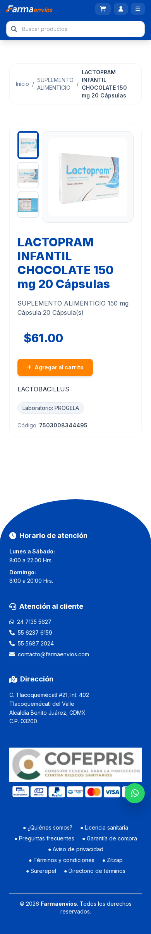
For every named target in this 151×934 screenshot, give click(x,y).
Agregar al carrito (58, 367)
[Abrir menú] (138, 9)
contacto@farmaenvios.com (53, 654)
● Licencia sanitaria (104, 827)
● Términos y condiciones (61, 860)
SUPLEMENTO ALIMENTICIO (55, 84)
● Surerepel (41, 870)
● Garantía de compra (109, 838)
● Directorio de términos (94, 870)
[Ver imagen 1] (28, 145)
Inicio (22, 83)
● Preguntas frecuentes (44, 838)
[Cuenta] (121, 9)
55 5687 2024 (36, 643)
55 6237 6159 (35, 632)
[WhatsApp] (135, 793)
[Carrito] (103, 9)
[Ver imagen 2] (28, 175)
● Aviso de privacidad (75, 849)
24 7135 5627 (34, 621)
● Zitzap (112, 860)
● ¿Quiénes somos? (47, 827)
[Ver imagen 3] (28, 204)
